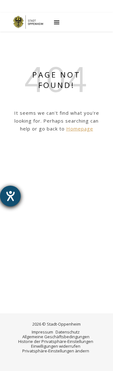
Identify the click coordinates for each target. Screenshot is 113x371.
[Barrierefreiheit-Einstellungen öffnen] (10, 196)
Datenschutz (68, 332)
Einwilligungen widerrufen (55, 346)
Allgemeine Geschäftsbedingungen (55, 336)
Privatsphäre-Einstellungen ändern (55, 351)
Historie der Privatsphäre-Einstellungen (55, 341)
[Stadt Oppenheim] (28, 22)
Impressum (42, 332)
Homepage (79, 128)
